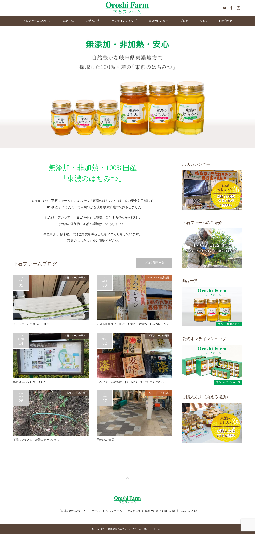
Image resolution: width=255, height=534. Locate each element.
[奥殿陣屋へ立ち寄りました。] (51, 355)
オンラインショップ (124, 20)
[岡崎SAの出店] (134, 413)
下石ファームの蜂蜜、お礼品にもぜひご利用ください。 (131, 382)
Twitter (224, 7)
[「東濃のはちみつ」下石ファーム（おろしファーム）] (127, 503)
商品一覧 (68, 20)
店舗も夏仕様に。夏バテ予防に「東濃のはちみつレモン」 (133, 324)
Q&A (203, 20)
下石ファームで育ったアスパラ (32, 324)
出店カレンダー (158, 20)
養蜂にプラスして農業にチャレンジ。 (36, 439)
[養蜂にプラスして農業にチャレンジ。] (51, 413)
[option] (127, 87)
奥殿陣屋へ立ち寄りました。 (31, 382)
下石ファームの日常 (75, 277)
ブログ (184, 20)
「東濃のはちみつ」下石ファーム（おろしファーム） (134, 529)
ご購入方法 (93, 20)
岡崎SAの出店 (105, 439)
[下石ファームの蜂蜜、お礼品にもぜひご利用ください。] (134, 355)
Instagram (238, 7)
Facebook (231, 7)
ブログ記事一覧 (154, 262)
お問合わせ (225, 20)
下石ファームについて (37, 20)
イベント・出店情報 (158, 277)
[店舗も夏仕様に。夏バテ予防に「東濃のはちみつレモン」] (134, 297)
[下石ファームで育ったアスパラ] (51, 297)
